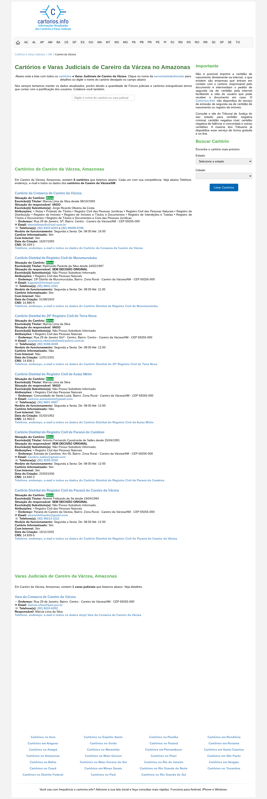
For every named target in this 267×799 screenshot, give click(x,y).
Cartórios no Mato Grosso (103, 755)
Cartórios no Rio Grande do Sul (163, 774)
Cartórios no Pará (103, 774)
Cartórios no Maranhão (103, 749)
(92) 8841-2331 (47, 286)
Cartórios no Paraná (164, 743)
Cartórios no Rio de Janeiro (163, 762)
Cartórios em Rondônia (224, 737)
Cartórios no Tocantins (224, 768)
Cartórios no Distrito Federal (43, 774)
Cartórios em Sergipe (224, 762)
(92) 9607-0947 (47, 402)
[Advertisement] (174, 14)
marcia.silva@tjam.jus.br (45, 605)
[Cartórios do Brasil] (53, 30)
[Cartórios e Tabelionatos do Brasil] (18, 43)
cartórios (65, 76)
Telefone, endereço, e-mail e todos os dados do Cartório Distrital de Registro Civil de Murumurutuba (86, 306)
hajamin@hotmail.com (43, 282)
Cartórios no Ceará (43, 768)
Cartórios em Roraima (224, 743)
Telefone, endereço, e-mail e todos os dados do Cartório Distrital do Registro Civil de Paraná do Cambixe (89, 480)
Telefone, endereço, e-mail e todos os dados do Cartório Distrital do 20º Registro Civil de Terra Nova (86, 364)
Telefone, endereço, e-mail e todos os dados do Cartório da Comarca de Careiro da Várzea (79, 248)
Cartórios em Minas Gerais (103, 768)
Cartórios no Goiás (103, 743)
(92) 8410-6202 (47, 228)
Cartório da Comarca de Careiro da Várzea (48, 193)
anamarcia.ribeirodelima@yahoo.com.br (56, 340)
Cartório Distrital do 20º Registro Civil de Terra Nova (56, 316)
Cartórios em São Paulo (224, 755)
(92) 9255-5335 (47, 460)
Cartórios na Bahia (43, 762)
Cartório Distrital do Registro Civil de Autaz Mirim (53, 374)
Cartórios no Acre (43, 737)
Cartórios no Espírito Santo (103, 737)
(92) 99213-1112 (48, 518)
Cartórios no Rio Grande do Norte (164, 768)
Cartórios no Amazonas (43, 755)
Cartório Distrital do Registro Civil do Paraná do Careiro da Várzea (67, 490)
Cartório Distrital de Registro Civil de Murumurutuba (56, 258)
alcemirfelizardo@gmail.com (48, 515)
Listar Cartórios (224, 187)
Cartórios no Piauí (163, 755)
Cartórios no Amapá (43, 749)
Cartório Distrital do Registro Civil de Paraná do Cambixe (60, 432)
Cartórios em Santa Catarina (224, 749)
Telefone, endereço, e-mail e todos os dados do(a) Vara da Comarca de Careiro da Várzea (78, 615)
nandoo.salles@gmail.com (46, 457)
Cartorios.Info (205, 100)
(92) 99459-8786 (72, 228)
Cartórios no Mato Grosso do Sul (103, 762)
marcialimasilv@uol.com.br (47, 224)
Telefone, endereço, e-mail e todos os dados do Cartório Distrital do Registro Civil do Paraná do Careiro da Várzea (96, 538)
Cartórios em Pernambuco (163, 749)
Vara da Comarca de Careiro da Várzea (45, 597)
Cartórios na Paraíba (163, 737)
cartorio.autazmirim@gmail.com (50, 399)
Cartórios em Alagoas (43, 743)
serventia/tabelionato (169, 76)
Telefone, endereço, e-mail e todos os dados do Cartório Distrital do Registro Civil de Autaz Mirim (84, 422)
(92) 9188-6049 (47, 344)
